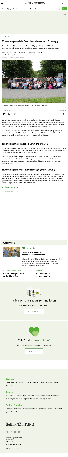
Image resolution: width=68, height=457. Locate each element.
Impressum (35, 382)
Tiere (26, 9)
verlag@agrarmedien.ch (13, 444)
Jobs (7, 386)
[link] (43, 253)
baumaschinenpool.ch (30, 408)
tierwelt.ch (9, 408)
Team (29, 382)
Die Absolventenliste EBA (10, 191)
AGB (51, 382)
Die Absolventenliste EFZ (10, 187)
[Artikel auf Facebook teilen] (3, 113)
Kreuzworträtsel (21, 395)
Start (3, 9)
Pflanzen (43, 9)
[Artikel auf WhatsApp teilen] (9, 113)
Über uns (10, 379)
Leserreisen (31, 395)
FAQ (11, 386)
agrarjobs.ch (42, 408)
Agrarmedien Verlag (12, 412)
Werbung (42, 399)
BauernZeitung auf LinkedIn (19, 432)
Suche (66, 3)
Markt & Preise (34, 9)
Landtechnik (51, 9)
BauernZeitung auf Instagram (11, 432)
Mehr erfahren (34, 351)
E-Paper (62, 3)
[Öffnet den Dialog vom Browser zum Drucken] (14, 113)
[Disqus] (34, 216)
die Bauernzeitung (11, 382)
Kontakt (56, 382)
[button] (2, 3)
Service (9, 392)
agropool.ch (18, 408)
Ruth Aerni (8, 55)
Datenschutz (45, 382)
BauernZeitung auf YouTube (15, 432)
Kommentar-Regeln (52, 395)
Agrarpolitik (10, 9)
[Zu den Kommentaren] (64, 113)
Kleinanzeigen (40, 395)
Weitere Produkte (14, 405)
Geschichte (22, 382)
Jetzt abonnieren (34, 311)
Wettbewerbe (10, 395)
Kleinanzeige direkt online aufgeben (17, 399)
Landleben (19, 9)
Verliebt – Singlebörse (55, 408)
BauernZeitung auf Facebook (7, 432)
